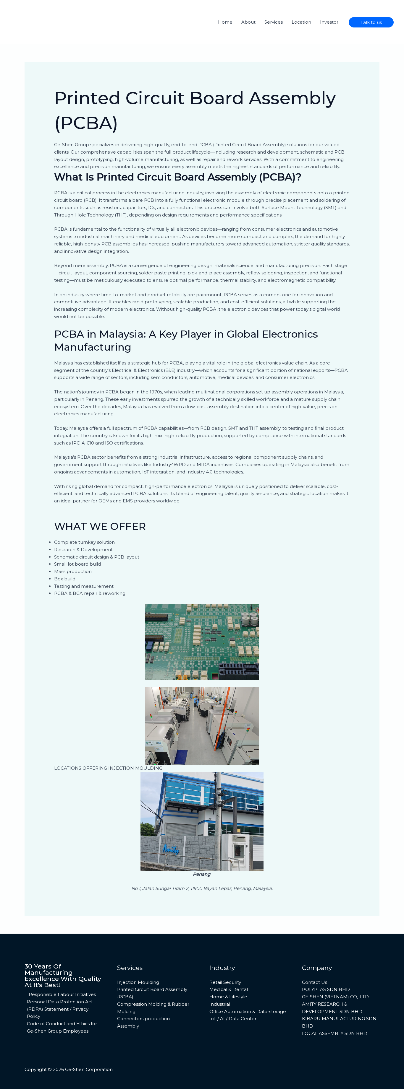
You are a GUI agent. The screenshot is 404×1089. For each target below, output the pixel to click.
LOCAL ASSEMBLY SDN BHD (334, 1033)
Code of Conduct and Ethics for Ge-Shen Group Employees (62, 1027)
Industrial (219, 1004)
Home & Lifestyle (228, 997)
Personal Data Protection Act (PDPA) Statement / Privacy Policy (60, 1009)
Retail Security (225, 982)
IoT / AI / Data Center (232, 1018)
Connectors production (143, 1018)
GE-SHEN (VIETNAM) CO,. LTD (335, 997)
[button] (371, 22)
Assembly (128, 1026)
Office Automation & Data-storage (247, 1011)
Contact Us (314, 982)
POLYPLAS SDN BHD (326, 989)
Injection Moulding (138, 982)
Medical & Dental (228, 989)
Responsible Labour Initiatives (62, 994)
